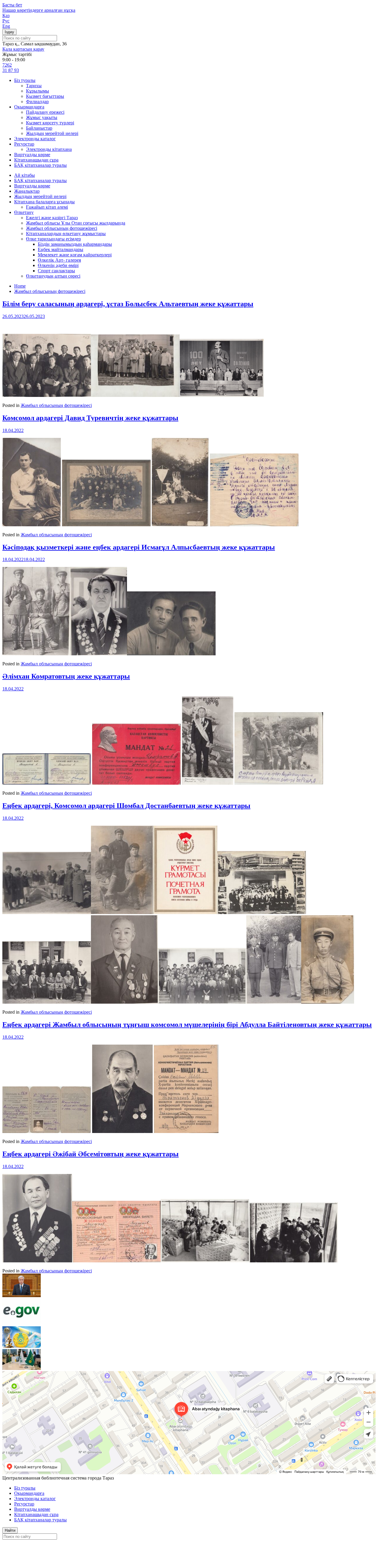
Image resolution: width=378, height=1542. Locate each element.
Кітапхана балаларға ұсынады (44, 201)
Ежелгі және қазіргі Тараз (52, 217)
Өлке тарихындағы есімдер (53, 238)
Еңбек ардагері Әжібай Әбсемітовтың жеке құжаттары (90, 1154)
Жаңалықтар (27, 191)
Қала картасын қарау (23, 49)
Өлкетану (24, 212)
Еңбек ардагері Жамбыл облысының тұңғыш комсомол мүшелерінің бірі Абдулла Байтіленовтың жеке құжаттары (187, 1024)
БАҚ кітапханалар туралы (40, 165)
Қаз (5, 15)
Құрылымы (37, 90)
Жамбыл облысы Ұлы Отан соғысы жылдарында (75, 222)
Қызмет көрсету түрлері (50, 122)
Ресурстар (24, 143)
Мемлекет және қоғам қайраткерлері (75, 254)
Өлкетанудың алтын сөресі (53, 275)
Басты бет (12, 4)
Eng (6, 26)
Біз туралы (24, 80)
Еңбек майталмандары (60, 249)
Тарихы (34, 85)
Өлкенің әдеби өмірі (58, 265)
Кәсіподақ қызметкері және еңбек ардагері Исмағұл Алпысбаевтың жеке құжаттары (138, 547)
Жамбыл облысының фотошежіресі (61, 228)
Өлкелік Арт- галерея (59, 260)
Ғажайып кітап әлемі (47, 207)
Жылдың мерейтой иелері (52, 133)
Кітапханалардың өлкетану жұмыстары (66, 233)
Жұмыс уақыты (41, 117)
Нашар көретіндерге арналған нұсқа (38, 10)
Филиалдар (37, 101)
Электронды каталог (35, 138)
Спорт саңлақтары (56, 270)
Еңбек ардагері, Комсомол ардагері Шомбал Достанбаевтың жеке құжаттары (126, 805)
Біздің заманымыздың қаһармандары (75, 244)
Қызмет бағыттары (45, 96)
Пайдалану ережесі (45, 112)
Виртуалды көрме (32, 154)
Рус (5, 20)
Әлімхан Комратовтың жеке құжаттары (66, 676)
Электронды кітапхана (49, 149)
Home (20, 285)
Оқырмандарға (29, 106)
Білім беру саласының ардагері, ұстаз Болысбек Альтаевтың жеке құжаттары (127, 304)
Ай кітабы (24, 175)
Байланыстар (39, 128)
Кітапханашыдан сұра (36, 159)
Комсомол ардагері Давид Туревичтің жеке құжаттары (90, 418)
